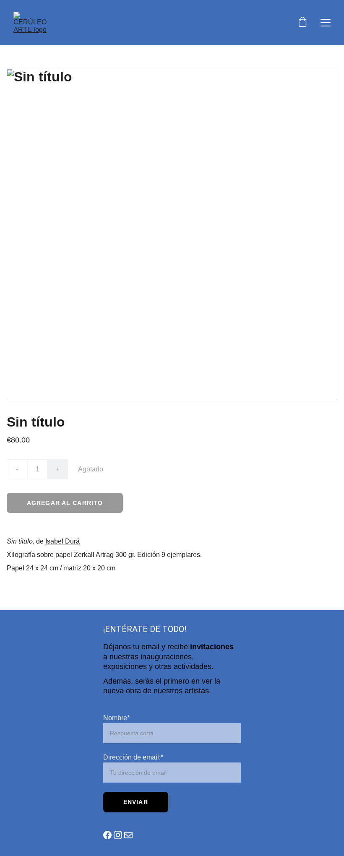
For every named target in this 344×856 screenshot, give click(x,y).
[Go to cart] (302, 22)
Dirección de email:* (133, 757)
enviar (135, 802)
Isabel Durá (62, 541)
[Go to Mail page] (128, 835)
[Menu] (326, 22)
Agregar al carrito (65, 503)
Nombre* (116, 717)
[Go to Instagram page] (118, 835)
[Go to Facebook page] (107, 835)
